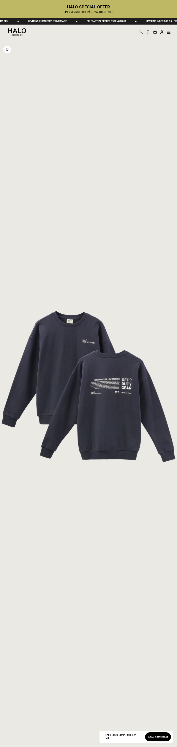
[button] (162, 32)
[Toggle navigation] (168, 32)
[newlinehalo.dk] (17, 32)
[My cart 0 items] (155, 32)
